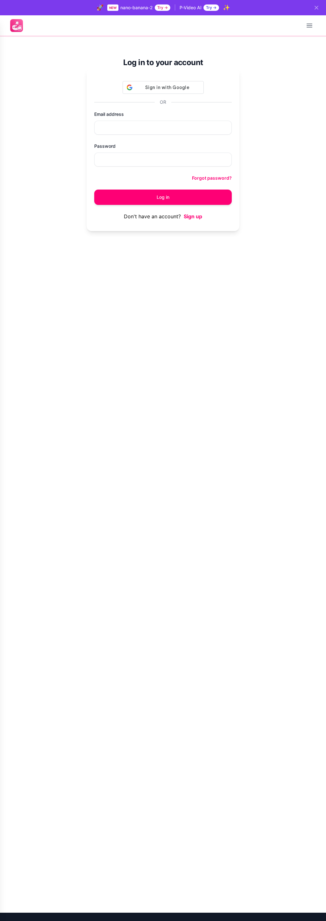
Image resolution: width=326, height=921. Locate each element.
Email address (109, 114)
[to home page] (16, 25)
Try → (162, 7)
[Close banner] (316, 7)
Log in (163, 197)
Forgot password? (212, 178)
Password (105, 146)
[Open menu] (309, 25)
